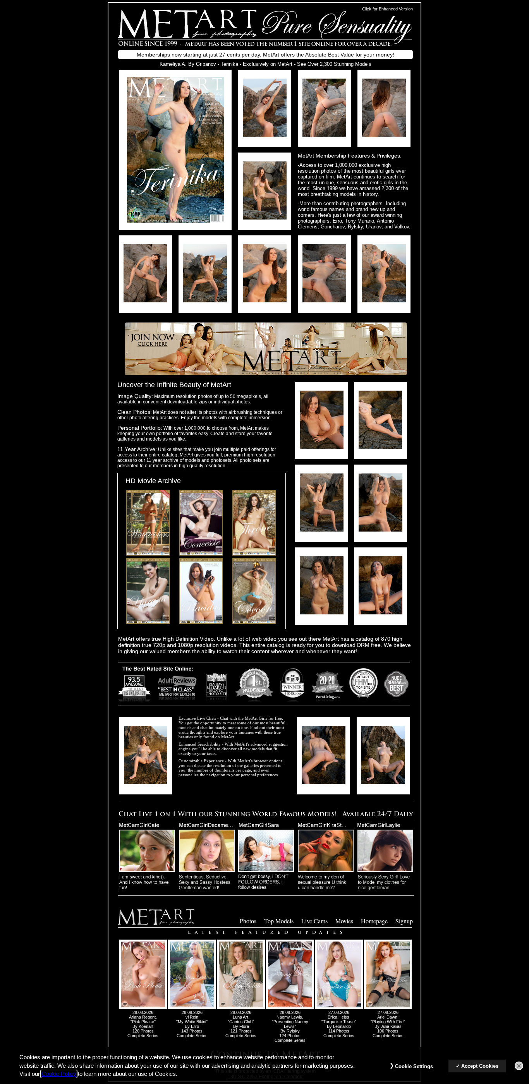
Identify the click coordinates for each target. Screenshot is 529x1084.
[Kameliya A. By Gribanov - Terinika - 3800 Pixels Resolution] (265, 134)
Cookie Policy (58, 1074)
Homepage (374, 920)
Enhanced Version (396, 9)
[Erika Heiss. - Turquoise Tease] (339, 1007)
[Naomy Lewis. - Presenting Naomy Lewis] (290, 1007)
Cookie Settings (414, 1066)
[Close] (519, 1066)
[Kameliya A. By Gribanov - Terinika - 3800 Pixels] (175, 220)
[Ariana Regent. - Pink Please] (143, 1007)
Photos (248, 920)
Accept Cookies (479, 1066)
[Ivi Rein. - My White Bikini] (192, 1007)
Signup (404, 920)
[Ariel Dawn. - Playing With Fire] (388, 1007)
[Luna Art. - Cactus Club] (241, 1007)
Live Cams (314, 920)
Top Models (279, 920)
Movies (344, 920)
